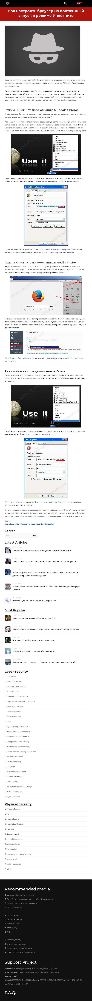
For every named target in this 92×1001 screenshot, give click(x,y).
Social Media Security (14, 706)
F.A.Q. (10, 992)
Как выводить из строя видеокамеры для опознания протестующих (44, 561)
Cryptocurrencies (13, 797)
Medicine (10, 829)
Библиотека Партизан (16, 944)
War (8, 814)
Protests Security (12, 819)
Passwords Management (16, 772)
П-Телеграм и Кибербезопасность (21, 903)
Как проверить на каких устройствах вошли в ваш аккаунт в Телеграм (45, 629)
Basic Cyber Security (14, 681)
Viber (8, 721)
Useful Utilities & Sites (14, 792)
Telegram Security (13, 716)
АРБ (8, 932)
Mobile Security (12, 691)
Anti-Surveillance (13, 844)
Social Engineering (13, 864)
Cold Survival (11, 859)
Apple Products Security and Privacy (20, 701)
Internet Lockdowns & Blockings (19, 787)
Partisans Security (13, 809)
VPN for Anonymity (13, 762)
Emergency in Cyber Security (17, 742)
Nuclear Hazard (12, 834)
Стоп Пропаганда (14, 907)
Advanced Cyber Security (16, 686)
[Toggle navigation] (8, 4)
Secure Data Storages (14, 777)
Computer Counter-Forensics (17, 737)
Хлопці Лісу (11, 928)
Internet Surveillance (14, 757)
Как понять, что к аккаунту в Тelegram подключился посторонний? (44, 662)
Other (8, 869)
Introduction (11, 676)
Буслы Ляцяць (12, 915)
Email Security (12, 782)
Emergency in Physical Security (18, 854)
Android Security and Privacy (17, 696)
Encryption (10, 767)
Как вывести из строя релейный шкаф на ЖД (33, 618)
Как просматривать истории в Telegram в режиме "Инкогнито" (42, 550)
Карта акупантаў (13, 940)
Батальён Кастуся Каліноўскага (20, 895)
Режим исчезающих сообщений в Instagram (33, 651)
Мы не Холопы (13, 924)
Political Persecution (14, 839)
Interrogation (11, 849)
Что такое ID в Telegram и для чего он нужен (33, 640)
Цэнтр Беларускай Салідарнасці (20, 952)
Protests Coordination (14, 824)
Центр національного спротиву (20, 948)
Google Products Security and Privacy (21, 752)
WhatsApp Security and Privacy (18, 732)
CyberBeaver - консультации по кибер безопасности (29, 899)
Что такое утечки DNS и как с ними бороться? (34, 601)
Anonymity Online (13, 711)
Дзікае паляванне (14, 919)
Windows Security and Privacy (18, 747)
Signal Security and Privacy (17, 727)
